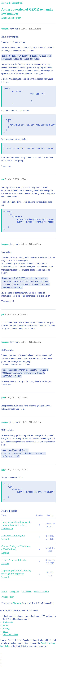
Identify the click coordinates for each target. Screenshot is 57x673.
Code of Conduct (10, 634)
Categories (14, 591)
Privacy (6, 628)
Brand (5, 631)
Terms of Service (41, 591)
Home (4, 591)
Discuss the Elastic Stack (12, 3)
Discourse (17, 603)
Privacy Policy (8, 597)
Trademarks (8, 622)
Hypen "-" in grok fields (13, 560)
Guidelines (26, 591)
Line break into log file (13, 535)
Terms (5, 625)
